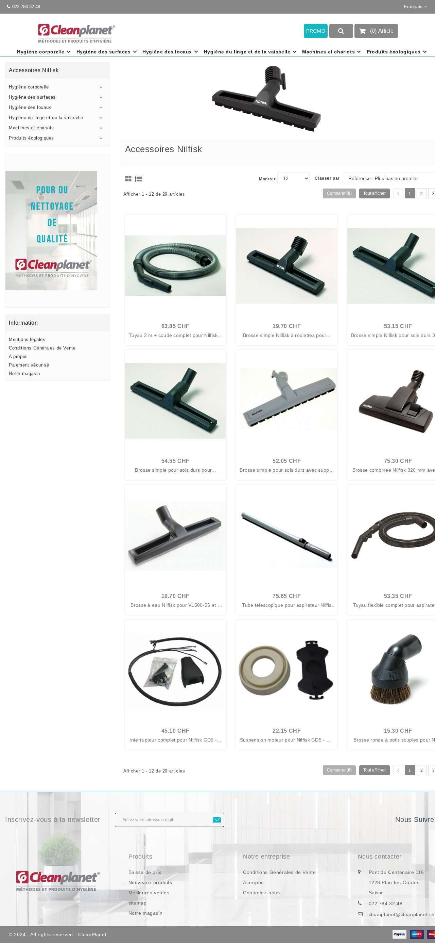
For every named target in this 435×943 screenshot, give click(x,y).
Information (23, 323)
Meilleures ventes (149, 892)
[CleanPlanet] (57, 230)
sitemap (137, 903)
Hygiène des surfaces (103, 51)
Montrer (267, 179)
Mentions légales (27, 339)
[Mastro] (417, 934)
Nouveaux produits (150, 882)
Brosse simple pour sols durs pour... (175, 470)
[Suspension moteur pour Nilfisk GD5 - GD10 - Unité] (286, 670)
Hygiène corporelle (41, 51)
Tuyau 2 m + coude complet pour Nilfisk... (175, 335)
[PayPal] (399, 934)
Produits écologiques (394, 51)
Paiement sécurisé (29, 365)
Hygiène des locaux (167, 51)
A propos (18, 356)
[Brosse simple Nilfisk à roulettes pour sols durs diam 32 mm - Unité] (286, 265)
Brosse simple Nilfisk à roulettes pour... (286, 335)
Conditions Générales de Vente (42, 348)
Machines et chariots (328, 51)
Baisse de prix (144, 872)
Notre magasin (24, 373)
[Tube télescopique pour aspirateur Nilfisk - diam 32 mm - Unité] (286, 535)
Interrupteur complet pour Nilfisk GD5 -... (175, 740)
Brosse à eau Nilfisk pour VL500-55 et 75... (175, 605)
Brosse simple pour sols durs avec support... (287, 470)
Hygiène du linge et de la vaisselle (247, 51)
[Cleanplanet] (57, 880)
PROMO (315, 31)
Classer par (327, 178)
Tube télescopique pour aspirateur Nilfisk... (286, 605)
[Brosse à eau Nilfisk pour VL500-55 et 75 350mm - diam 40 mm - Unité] (175, 535)
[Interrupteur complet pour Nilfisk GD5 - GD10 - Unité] (175, 670)
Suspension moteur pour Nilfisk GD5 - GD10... (287, 740)
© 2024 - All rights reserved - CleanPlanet (57, 934)
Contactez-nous (261, 892)
